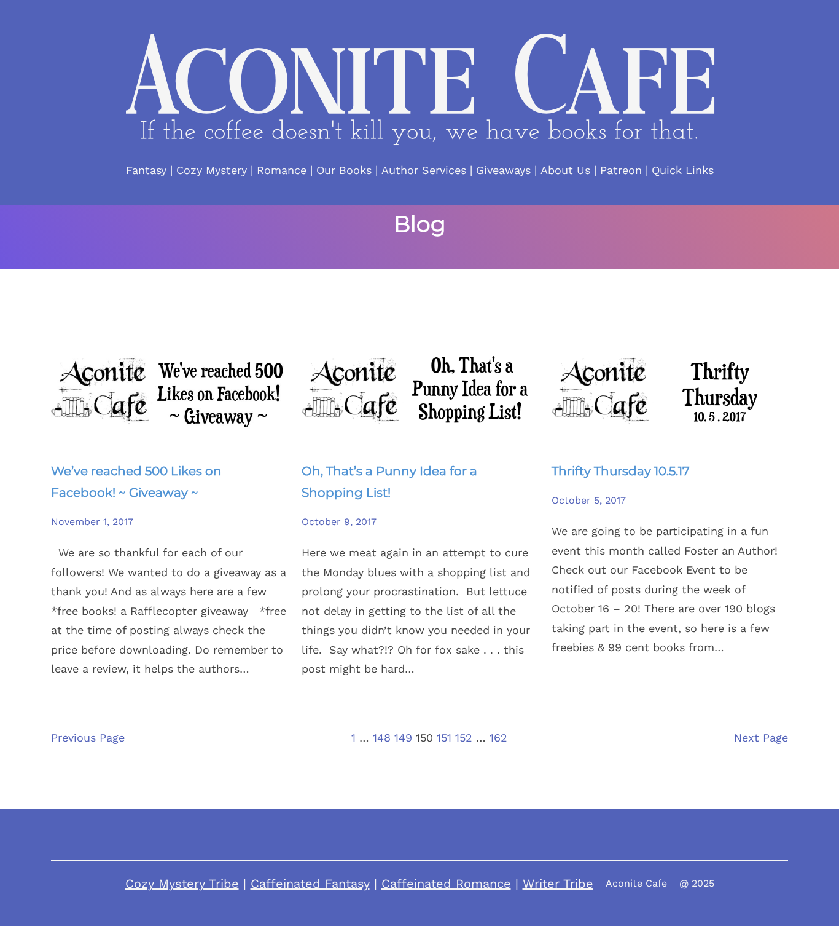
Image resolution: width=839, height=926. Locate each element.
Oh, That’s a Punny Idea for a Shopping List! (389, 482)
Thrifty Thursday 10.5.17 (621, 471)
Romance (281, 170)
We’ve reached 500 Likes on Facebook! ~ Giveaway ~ (136, 482)
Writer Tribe (558, 883)
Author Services (423, 170)
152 (463, 737)
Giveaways (503, 170)
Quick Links (683, 170)
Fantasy (146, 170)
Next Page (761, 737)
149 (403, 737)
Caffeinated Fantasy (310, 883)
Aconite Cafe (636, 883)
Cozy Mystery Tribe (182, 883)
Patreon (621, 170)
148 (382, 737)
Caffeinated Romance (446, 883)
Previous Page (88, 737)
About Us (565, 170)
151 (444, 737)
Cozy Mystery (211, 170)
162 (498, 737)
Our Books (344, 170)
